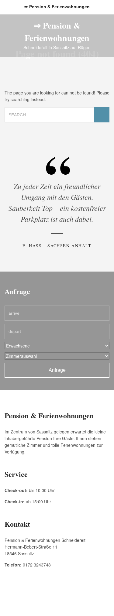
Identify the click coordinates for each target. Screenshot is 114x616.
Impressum (27, 598)
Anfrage (57, 370)
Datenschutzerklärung (58, 598)
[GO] (101, 114)
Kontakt (87, 598)
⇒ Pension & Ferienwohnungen (57, 31)
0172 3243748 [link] (37, 565)
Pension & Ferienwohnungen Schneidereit (57, 605)
